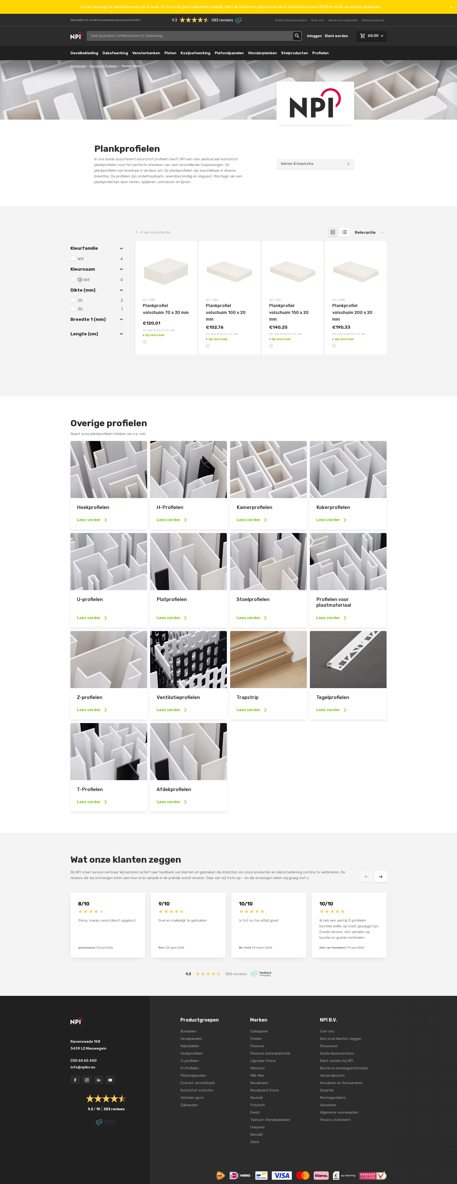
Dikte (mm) (82, 290)
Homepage (78, 66)
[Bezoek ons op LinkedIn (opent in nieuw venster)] (98, 1080)
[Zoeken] (297, 36)
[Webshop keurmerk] (373, 1175)
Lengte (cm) (84, 334)
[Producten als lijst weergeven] (344, 232)
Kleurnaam (82, 269)
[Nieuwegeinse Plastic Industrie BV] (76, 36)
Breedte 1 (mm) (88, 319)
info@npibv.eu (82, 1067)
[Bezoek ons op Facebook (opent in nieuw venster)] (75, 1080)
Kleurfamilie (84, 248)
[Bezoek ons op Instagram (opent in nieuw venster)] (87, 1080)
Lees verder (89, 519)
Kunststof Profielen (104, 66)
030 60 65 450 (83, 1060)
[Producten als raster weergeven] (333, 232)
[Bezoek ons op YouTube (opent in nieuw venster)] (110, 1080)
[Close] (451, 7)
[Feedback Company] (261, 974)
